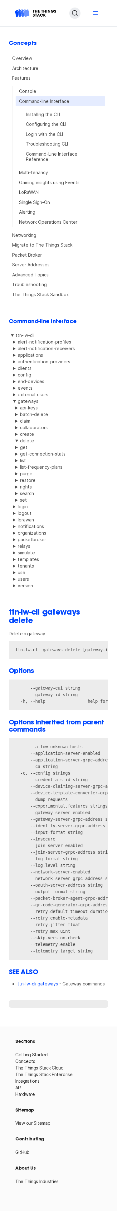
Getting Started (31, 1054)
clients (25, 368)
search (27, 493)
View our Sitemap (33, 1123)
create (27, 434)
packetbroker (32, 539)
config (24, 374)
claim (25, 421)
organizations (32, 533)
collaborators (34, 427)
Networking (24, 235)
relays (24, 546)
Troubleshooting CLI (47, 144)
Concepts (25, 1061)
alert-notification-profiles (44, 341)
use (21, 572)
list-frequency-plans (41, 467)
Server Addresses (31, 264)
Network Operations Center (48, 222)
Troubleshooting (29, 284)
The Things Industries (37, 1181)
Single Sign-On (34, 202)
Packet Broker (27, 255)
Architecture (25, 68)
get (23, 447)
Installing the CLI (43, 114)
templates (28, 559)
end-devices (31, 381)
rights (26, 486)
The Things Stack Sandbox (40, 294)
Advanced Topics (30, 274)
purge (26, 473)
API (18, 1087)
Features (21, 78)
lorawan (26, 519)
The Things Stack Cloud (39, 1067)
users (23, 579)
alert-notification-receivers (46, 348)
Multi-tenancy (33, 172)
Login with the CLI (44, 134)
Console (27, 91)
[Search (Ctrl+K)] (74, 13)
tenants (26, 565)
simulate (26, 552)
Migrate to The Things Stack (42, 245)
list (23, 460)
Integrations (27, 1081)
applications (30, 355)
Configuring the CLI (46, 124)
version (25, 585)
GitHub (22, 1152)
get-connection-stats (43, 453)
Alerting (27, 212)
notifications (31, 526)
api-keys (29, 407)
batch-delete (34, 414)
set (23, 500)
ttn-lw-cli (25, 335)
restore (28, 480)
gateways (28, 401)
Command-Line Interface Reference (51, 156)
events (25, 388)
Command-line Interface (44, 101)
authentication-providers (44, 361)
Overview (22, 58)
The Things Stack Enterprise (43, 1074)
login (23, 506)
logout (25, 513)
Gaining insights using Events (49, 182)
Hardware (25, 1094)
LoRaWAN (29, 192)
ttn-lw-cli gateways (37, 983)
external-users (33, 394)
